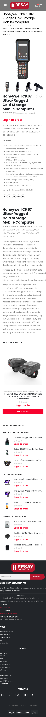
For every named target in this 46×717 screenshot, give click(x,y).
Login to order (12, 120)
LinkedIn (14, 196)
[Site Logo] (19, 5)
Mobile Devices (39, 392)
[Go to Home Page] (3, 25)
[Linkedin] (25, 695)
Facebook (5, 196)
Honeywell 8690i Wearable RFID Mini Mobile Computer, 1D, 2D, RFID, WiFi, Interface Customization (23, 396)
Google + (18, 196)
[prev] (38, 96)
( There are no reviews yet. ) (24, 113)
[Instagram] (17, 695)
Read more (25, 411)
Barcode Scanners (9, 392)
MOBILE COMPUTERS (27, 190)
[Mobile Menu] (5, 5)
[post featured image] (7, 441)
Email (23, 196)
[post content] (23, 367)
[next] (41, 96)
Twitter (9, 196)
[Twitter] (9, 695)
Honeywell (16, 190)
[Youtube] (32, 695)
